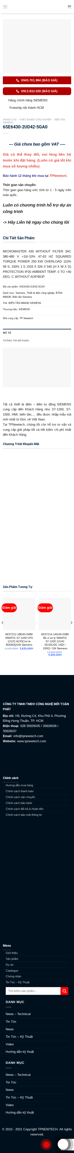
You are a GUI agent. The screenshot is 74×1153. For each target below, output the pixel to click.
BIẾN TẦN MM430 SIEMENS (25, 303)
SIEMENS (24, 309)
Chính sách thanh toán (20, 791)
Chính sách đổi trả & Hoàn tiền (24, 808)
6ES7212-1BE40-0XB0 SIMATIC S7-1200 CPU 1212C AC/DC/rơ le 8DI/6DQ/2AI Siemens (19, 639)
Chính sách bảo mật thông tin (24, 814)
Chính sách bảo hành (19, 803)
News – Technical (18, 1014)
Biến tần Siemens (22, 296)
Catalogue (12, 970)
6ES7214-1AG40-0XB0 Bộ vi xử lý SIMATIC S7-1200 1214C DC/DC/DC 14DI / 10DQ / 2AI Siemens (55, 641)
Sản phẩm (12, 958)
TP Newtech (26, 318)
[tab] (37, 333)
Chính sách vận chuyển (20, 797)
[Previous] (3, 630)
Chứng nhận (13, 976)
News (10, 1029)
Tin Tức (11, 1021)
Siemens (20, 292)
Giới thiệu (12, 952)
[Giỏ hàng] (69, 6)
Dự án (9, 964)
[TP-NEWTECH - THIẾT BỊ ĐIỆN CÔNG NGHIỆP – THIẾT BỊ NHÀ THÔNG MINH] (37, 6)
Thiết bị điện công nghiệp (35, 119)
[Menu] (5, 6)
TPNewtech (58, 176)
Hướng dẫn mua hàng (19, 785)
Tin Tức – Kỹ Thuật (17, 982)
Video (10, 1044)
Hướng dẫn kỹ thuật (20, 1052)
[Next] (71, 630)
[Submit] (64, 991)
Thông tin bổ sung (16, 340)
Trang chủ (10, 119)
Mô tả (7, 332)
